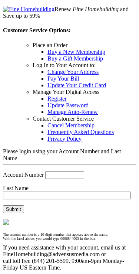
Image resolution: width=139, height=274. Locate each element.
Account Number (23, 175)
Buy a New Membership (76, 52)
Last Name (16, 188)
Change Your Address (73, 72)
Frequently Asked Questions (80, 132)
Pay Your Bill (63, 78)
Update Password (68, 105)
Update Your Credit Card (76, 85)
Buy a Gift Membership (75, 58)
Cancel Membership (71, 125)
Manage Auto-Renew (72, 112)
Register (57, 98)
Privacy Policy (64, 139)
